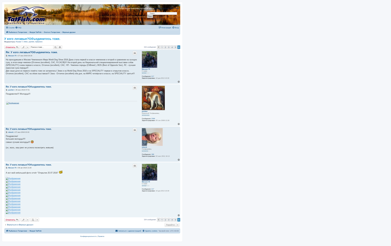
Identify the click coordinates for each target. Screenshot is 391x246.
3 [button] (168, 47)
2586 (153, 118)
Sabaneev (39, 42)
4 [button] (172, 47)
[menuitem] (18, 28)
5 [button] (175, 47)
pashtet (31, 42)
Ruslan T (19, 42)
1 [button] (162, 47)
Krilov (26, 42)
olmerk (144, 147)
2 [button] (165, 47)
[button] (158, 47)
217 (152, 76)
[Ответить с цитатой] (135, 53)
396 (152, 154)
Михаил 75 (146, 69)
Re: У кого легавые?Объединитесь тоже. (32, 52)
